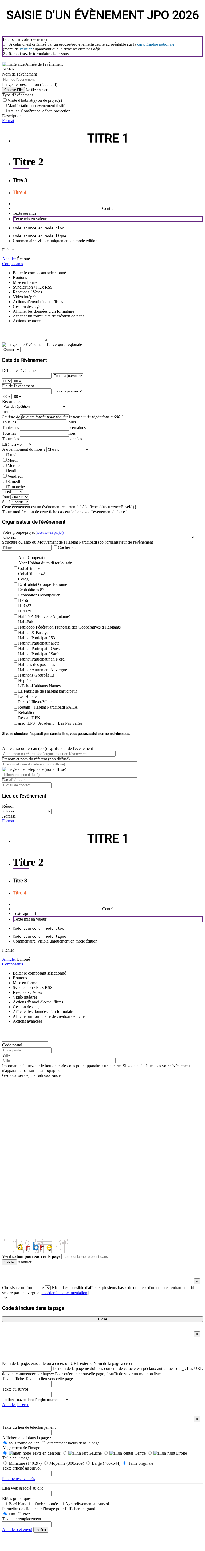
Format (8, 120)
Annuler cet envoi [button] (17, 1529)
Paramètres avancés (18, 1478)
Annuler (9, 259)
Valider (9, 1262)
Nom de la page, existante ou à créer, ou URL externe (47, 1363)
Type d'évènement (17, 95)
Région (8, 806)
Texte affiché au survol (21, 1468)
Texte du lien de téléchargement (29, 1427)
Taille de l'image (16, 1458)
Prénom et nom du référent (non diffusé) (36, 759)
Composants (12, 263)
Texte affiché (13, 1378)
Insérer (23, 1404)
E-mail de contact (16, 780)
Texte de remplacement (21, 1519)
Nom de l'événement (19, 74)
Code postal (12, 1045)
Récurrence (11, 401)
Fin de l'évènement (18, 386)
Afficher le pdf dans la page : (26, 1437)
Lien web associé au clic (22, 1488)
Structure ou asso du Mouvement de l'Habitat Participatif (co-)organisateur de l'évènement (77, 542)
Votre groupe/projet (33, 532)
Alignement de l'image (21, 1448)
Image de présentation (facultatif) (29, 84)
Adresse (9, 816)
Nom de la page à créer (112, 1363)
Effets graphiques (16, 1498)
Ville (6, 1055)
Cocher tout (68, 547)
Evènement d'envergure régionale (53, 344)
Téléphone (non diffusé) (45, 769)
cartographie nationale (155, 44)
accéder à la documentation (64, 1292)
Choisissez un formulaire (23, 1287)
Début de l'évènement (20, 370)
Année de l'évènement (44, 64)
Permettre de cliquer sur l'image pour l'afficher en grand (48, 1508)
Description (12, 115)
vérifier (26, 49)
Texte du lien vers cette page (49, 1378)
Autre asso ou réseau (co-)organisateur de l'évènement (47, 748)
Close (102, 1319)
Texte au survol (15, 1389)
